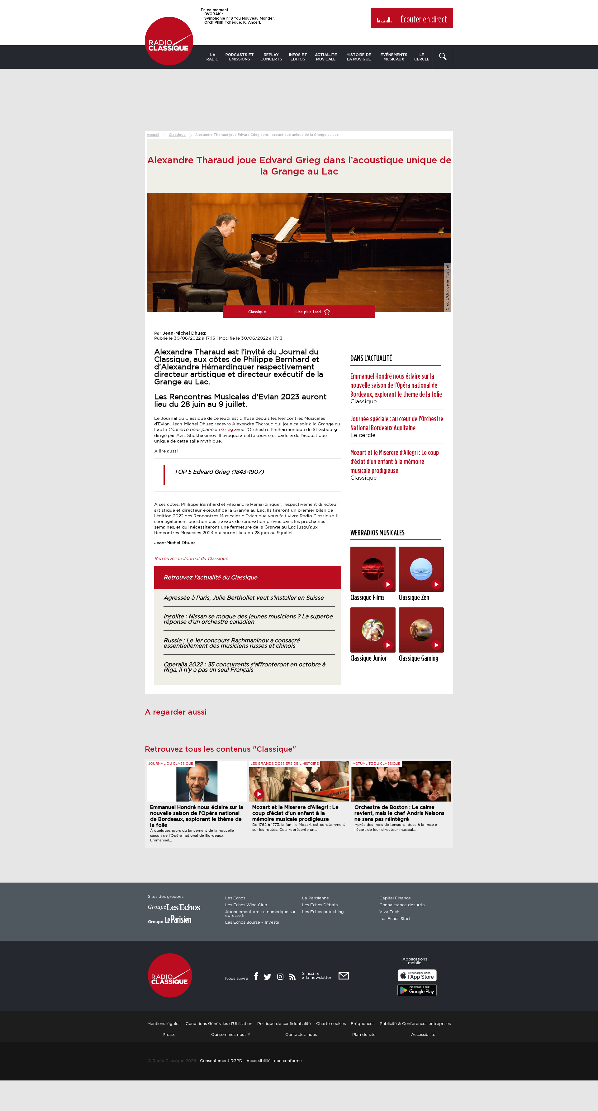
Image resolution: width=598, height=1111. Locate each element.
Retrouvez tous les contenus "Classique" (220, 749)
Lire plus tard (309, 312)
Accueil (153, 134)
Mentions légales (163, 1024)
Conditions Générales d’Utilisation (219, 1024)
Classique (177, 134)
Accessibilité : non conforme (274, 1061)
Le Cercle (422, 57)
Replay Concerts (271, 57)
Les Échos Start (394, 919)
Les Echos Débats (320, 905)
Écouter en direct (424, 19)
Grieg (227, 430)
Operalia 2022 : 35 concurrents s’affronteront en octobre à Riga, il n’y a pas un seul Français (244, 667)
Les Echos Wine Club (246, 905)
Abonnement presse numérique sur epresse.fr (260, 913)
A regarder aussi (176, 712)
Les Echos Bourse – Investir (252, 922)
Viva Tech (389, 912)
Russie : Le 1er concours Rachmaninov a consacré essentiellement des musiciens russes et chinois (232, 643)
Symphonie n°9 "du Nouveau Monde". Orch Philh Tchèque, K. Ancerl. (239, 18)
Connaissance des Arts (402, 905)
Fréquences (362, 1024)
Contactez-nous (301, 1035)
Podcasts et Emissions (239, 57)
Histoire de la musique (359, 57)
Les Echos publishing (323, 912)
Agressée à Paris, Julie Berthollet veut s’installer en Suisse (244, 598)
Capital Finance (395, 898)
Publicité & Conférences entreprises (415, 1024)
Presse (169, 1035)
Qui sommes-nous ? (230, 1035)
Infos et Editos (298, 57)
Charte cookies (331, 1024)
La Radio (212, 57)
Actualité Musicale (326, 57)
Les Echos (235, 898)
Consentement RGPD (221, 1061)
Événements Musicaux (394, 57)
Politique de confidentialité (284, 1024)
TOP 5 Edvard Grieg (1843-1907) (219, 472)
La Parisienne (315, 898)
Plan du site (364, 1035)
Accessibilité (423, 1035)
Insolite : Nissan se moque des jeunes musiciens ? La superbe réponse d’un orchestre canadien (248, 619)
